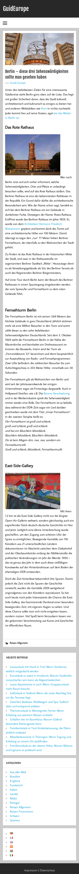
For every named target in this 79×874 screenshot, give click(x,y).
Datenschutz (47, 870)
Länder (14, 794)
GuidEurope (16, 8)
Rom (44, 108)
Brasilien (15, 776)
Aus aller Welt (18, 772)
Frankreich (16, 785)
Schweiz (14, 816)
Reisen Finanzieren (21, 811)
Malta (13, 798)
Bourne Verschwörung (57, 393)
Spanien (15, 820)
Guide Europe (18, 82)
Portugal (14, 802)
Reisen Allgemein (19, 643)
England (15, 781)
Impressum (30, 870)
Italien (13, 789)
